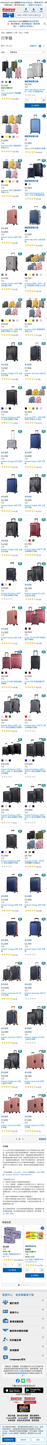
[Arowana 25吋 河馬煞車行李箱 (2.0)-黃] (6, 181)
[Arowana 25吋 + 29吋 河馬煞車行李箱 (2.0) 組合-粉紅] (40, 408)
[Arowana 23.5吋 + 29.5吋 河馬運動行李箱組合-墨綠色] (29, 852)
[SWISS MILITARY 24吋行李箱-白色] (29, 231)
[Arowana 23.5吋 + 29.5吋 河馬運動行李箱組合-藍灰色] (26, 852)
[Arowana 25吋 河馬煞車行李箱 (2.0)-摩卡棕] (10, 181)
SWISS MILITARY (26, 1175)
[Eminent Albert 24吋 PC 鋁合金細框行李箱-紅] (29, 540)
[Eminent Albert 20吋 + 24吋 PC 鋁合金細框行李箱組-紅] (6, 716)
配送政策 (35, 1420)
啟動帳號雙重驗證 (21, 1373)
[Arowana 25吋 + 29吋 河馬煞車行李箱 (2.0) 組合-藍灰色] (37, 408)
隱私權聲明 (34, 1415)
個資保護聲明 (35, 1418)
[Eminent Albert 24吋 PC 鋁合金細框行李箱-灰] (26, 540)
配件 (11, 1214)
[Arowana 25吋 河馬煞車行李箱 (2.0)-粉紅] (13, 181)
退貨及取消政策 (23, 1420)
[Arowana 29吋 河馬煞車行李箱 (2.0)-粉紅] (17, 136)
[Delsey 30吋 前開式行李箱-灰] (26, 139)
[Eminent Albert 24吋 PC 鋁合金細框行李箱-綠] (33, 540)
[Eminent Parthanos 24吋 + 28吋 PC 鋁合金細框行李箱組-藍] (26, 760)
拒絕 (37, 1440)
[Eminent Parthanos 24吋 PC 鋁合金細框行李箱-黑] (10, 852)
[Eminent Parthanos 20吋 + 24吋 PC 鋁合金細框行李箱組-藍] (26, 806)
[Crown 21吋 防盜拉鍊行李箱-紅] (29, 672)
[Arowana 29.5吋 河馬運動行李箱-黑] (10, 82)
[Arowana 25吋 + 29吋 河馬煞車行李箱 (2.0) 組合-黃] (29, 408)
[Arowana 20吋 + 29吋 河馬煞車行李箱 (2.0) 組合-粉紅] (17, 320)
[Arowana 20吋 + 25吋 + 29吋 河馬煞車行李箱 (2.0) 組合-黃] (29, 274)
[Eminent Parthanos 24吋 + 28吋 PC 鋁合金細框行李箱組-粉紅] (29, 760)
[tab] (23, 1302)
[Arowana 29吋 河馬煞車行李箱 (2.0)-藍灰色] (13, 136)
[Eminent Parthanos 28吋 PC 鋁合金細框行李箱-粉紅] (6, 408)
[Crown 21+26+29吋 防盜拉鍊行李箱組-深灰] (26, 628)
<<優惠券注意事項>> (35, 5)
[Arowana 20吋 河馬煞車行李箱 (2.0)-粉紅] (40, 320)
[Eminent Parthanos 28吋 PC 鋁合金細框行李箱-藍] (2, 408)
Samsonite (17, 1172)
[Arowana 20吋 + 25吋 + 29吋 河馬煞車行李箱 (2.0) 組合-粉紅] (40, 274)
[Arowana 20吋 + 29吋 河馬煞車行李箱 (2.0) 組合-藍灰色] (13, 320)
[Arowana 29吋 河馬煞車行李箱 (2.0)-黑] (2, 136)
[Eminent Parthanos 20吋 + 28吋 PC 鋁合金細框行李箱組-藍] (2, 806)
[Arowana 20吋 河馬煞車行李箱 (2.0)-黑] (26, 320)
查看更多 (23, 1440)
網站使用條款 (22, 1415)
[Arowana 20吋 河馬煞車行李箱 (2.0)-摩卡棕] (33, 320)
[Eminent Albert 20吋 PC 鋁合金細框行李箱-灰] (29, 716)
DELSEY (16, 1175)
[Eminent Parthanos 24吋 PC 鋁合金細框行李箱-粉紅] (6, 852)
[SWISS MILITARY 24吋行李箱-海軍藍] (26, 231)
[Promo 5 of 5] (28, 1285)
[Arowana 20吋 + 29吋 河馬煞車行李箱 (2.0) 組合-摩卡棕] (10, 320)
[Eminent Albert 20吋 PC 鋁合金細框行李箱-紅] (26, 716)
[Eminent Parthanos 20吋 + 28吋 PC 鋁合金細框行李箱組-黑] (10, 806)
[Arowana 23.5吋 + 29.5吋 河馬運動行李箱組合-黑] (33, 852)
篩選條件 (33, 46)
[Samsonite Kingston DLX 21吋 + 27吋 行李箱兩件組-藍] (26, 184)
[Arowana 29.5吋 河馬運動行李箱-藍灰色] (2, 82)
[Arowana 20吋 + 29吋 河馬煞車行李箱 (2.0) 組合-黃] (6, 320)
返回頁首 (42, 1139)
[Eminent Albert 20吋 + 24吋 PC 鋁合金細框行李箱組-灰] (2, 716)
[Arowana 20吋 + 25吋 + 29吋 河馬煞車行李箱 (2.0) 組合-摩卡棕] (33, 274)
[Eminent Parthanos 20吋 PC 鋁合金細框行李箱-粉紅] (6, 584)
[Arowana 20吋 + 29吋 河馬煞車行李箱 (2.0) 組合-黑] (2, 320)
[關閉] (44, 24)
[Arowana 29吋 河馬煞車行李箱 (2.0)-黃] (6, 136)
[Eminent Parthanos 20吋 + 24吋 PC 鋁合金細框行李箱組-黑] (33, 806)
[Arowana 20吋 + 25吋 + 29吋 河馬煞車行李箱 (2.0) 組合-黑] (26, 274)
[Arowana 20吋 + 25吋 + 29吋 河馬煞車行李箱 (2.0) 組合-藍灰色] (37, 274)
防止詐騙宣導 (21, 1371)
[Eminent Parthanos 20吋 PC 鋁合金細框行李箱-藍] (2, 584)
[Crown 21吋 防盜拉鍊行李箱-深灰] (26, 672)
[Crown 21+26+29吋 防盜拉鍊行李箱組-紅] (29, 628)
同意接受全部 (8, 1440)
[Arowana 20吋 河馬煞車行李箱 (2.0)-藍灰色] (37, 320)
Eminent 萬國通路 (29, 1172)
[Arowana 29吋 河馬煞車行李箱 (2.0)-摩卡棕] (10, 136)
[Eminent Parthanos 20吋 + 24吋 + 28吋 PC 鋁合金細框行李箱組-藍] (2, 760)
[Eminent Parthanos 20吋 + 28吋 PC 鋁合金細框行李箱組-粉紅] (6, 806)
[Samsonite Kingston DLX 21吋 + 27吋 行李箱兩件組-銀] (29, 184)
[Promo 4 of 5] (26, 1285)
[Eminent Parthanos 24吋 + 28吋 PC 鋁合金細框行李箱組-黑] (33, 760)
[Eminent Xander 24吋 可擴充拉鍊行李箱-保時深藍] (2, 274)
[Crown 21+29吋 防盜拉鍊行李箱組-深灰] (2, 672)
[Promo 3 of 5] (23, 1285)
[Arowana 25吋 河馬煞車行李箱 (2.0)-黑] (2, 181)
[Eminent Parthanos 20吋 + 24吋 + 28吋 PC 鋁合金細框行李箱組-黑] (10, 760)
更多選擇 (4, 228)
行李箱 (26, 33)
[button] (41, 15)
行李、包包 (18, 33)
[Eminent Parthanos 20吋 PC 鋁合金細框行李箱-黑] (10, 584)
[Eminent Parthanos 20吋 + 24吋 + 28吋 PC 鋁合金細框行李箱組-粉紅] (6, 760)
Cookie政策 (11, 1418)
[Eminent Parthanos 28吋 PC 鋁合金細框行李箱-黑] (10, 408)
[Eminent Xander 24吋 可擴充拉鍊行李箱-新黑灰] (6, 274)
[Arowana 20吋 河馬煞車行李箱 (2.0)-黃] (29, 320)
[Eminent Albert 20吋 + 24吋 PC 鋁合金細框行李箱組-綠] (10, 716)
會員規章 (11, 1420)
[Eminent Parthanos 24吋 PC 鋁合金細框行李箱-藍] (2, 852)
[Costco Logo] (8, 10)
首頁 (2, 33)
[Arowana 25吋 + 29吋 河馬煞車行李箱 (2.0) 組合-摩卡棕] (33, 408)
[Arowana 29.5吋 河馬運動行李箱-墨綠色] (6, 82)
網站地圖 (11, 1415)
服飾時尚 (9, 33)
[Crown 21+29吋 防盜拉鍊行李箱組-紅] (6, 672)
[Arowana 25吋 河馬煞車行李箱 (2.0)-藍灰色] (17, 181)
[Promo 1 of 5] (19, 1285)
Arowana (9, 1175)
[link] (11, 79)
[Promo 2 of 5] (21, 1285)
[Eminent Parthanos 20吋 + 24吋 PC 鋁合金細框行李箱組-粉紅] (29, 806)
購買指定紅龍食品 (26, 2)
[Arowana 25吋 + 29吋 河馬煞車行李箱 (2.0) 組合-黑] (26, 408)
